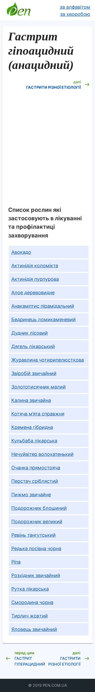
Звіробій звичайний (33, 373)
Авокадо (21, 252)
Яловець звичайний (34, 629)
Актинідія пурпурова (35, 279)
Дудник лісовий (29, 333)
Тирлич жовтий (29, 616)
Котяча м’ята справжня (37, 414)
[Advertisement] (47, 152)
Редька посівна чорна (36, 548)
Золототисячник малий (38, 387)
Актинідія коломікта (34, 265)
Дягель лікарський (33, 346)
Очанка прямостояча (35, 467)
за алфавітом (75, 7)
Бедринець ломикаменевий (43, 319)
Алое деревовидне (33, 292)
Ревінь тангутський (33, 535)
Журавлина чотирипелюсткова (47, 360)
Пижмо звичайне (31, 494)
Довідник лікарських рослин (18, 10)
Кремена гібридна (32, 427)
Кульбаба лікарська (34, 440)
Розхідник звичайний (35, 575)
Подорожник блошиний (39, 508)
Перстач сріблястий (34, 481)
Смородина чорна (32, 602)
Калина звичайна (31, 400)
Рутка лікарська (30, 589)
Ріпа (16, 562)
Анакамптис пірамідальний (42, 306)
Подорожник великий (36, 521)
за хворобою (75, 14)
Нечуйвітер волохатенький (42, 454)
